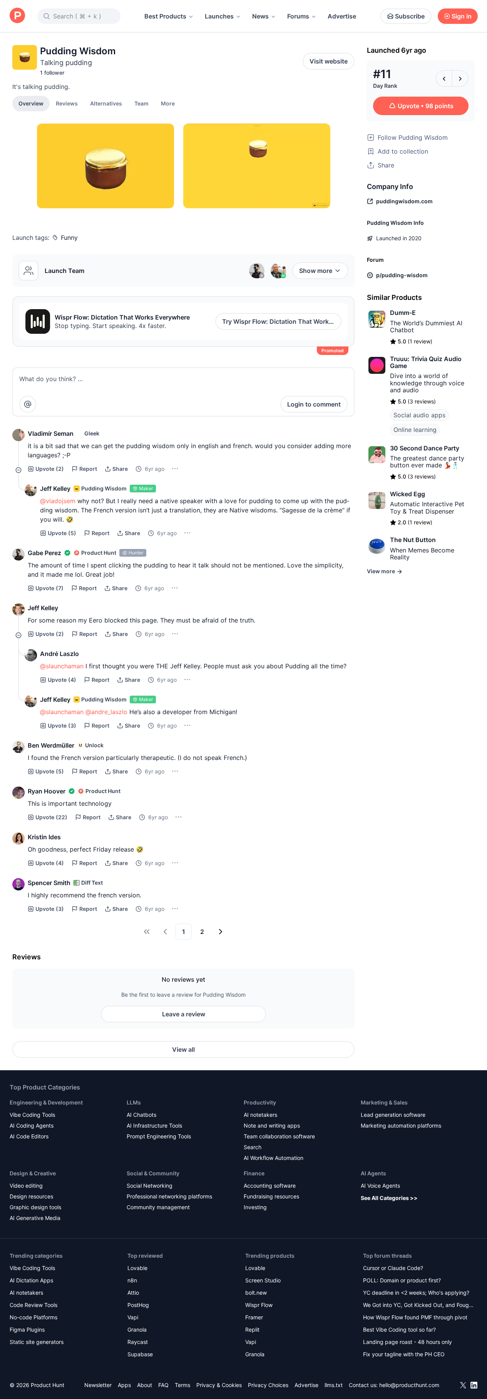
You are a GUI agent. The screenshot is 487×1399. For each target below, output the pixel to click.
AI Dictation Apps (31, 1280)
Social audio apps (419, 415)
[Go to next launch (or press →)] (460, 78)
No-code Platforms (33, 1317)
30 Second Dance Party (424, 448)
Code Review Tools (33, 1305)
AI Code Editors (29, 1136)
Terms (182, 1385)
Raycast (137, 1342)
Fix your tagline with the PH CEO (404, 1354)
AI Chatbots (141, 1114)
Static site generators (37, 1342)
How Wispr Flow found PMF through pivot (415, 1317)
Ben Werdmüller (51, 745)
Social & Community (153, 1173)
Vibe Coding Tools (32, 1114)
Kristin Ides (44, 837)
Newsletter (98, 1385)
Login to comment (314, 404)
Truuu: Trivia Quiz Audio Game (426, 362)
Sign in (462, 16)
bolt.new (256, 1292)
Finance (254, 1173)
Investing (255, 1207)
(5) (62, 533)
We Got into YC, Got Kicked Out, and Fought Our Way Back (418, 1306)
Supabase (140, 1354)
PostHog (138, 1305)
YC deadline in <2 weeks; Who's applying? (416, 1292)
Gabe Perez (44, 553)
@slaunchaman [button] (62, 666)
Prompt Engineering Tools (159, 1136)
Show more (315, 270)
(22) (51, 817)
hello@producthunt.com (409, 1385)
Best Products (165, 16)
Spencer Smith (49, 883)
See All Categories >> (389, 1198)
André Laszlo (59, 654)
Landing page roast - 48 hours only (407, 1342)
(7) (49, 588)
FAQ (163, 1385)
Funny (69, 237)
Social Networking (149, 1185)
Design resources (31, 1196)
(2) (49, 468)
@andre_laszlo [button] (106, 712)
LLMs (134, 1102)
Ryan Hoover (46, 791)
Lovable (137, 1268)
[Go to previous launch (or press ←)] (444, 78)
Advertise (342, 16)
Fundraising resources (271, 1196)
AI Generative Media (35, 1218)
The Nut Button (413, 540)
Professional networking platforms (169, 1196)
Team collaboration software (279, 1136)
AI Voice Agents (380, 1185)
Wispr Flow (259, 1305)
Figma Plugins (27, 1329)
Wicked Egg (407, 494)
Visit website (329, 61)
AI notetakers (260, 1114)
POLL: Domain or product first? (402, 1280)
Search (252, 1147)
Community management (158, 1207)
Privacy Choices (268, 1385)
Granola (137, 1329)
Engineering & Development (46, 1102)
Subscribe (410, 16)
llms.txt (334, 1385)
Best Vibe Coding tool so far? (399, 1329)
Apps (124, 1385)
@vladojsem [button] (57, 501)
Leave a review (183, 1014)
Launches (219, 16)
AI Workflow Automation (273, 1158)
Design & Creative (33, 1173)
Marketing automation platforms (401, 1125)
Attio (133, 1292)
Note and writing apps (272, 1125)
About (144, 1385)
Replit (252, 1329)
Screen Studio (263, 1280)
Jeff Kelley (55, 488)
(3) (62, 725)
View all (183, 1049)
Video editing (26, 1185)
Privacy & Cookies (219, 1385)
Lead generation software (393, 1114)
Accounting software (270, 1185)
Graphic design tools (35, 1207)
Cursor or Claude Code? (393, 1268)
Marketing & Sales (384, 1102)
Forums (298, 16)
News (260, 16)
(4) (62, 679)
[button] (168, 103)
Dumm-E (403, 312)
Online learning (415, 429)
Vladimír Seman (51, 433)
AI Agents (373, 1173)
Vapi (132, 1317)
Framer (254, 1317)
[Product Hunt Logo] (17, 16)
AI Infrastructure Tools (154, 1125)
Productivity (260, 1102)
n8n (132, 1280)
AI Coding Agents (32, 1125)
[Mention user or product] (27, 404)
